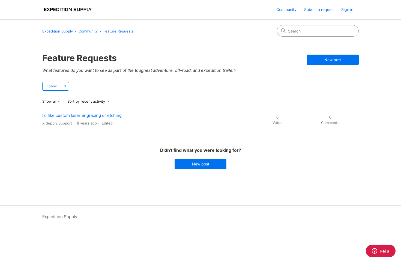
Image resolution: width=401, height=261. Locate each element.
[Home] (67, 10)
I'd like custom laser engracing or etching (82, 115)
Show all (50, 101)
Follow (52, 86)
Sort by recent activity (86, 101)
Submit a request (319, 9)
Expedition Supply (57, 31)
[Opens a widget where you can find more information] (381, 251)
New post (333, 59)
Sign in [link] (347, 9)
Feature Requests (118, 31)
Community (286, 9)
